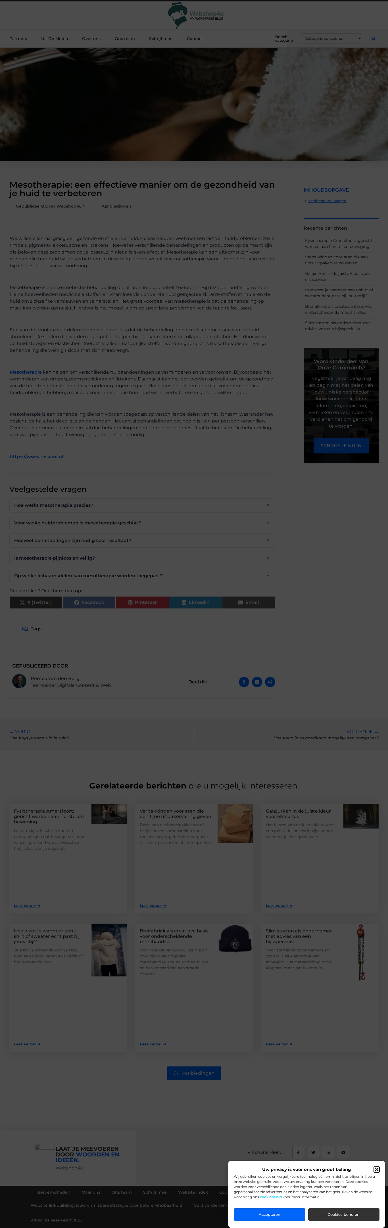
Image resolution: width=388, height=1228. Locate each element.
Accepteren (269, 1214)
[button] (376, 1169)
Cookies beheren (344, 1214)
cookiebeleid (271, 1197)
